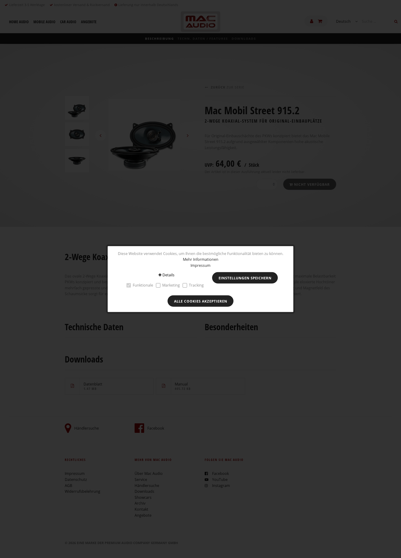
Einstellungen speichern (245, 277)
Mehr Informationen (200, 259)
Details (168, 274)
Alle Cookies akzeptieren (200, 301)
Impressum (200, 265)
